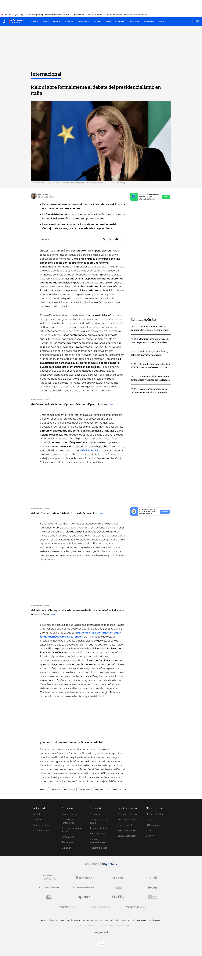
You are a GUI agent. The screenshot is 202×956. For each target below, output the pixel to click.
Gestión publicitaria (138, 920)
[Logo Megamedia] (102, 932)
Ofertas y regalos (127, 819)
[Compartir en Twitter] (110, 239)
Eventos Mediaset (127, 830)
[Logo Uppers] (84, 897)
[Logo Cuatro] (118, 877)
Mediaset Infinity (154, 814)
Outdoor (66, 847)
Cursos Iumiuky (126, 825)
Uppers (150, 819)
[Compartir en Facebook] (122, 239)
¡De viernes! (68, 842)
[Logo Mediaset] (101, 865)
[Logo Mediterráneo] (135, 907)
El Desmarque (153, 825)
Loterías (37, 819)
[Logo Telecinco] (84, 877)
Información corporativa (60, 920)
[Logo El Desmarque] (49, 887)
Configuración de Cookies (101, 920)
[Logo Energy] (153, 887)
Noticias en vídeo (42, 830)
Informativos (54, 789)
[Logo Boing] (118, 887)
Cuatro (149, 830)
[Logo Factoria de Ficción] (83, 887)
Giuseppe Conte (102, 789)
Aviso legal (45, 920)
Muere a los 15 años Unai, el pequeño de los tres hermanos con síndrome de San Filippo (112, 15)
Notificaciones (97, 833)
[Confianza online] (101, 945)
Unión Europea (119, 789)
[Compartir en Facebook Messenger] (116, 239)
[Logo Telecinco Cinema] (118, 897)
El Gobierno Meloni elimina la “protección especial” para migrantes (69, 404)
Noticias (37, 814)
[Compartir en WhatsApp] (104, 239)
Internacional (46, 74)
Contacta (95, 814)
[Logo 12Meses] (152, 897)
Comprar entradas (127, 814)
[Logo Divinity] (152, 877)
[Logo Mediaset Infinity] (49, 877)
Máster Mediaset (98, 847)
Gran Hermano (69, 814)
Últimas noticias (41, 825)
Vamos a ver (68, 836)
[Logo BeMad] (49, 897)
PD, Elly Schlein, (90, 450)
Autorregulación (98, 828)
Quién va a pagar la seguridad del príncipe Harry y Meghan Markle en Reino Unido (37, 15)
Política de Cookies (121, 920)
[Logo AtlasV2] (67, 907)
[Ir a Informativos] (16, 21)
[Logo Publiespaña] (101, 906)
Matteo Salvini (85, 789)
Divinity (150, 835)
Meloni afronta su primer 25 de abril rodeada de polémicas (64, 513)
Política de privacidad (80, 920)
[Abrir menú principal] (197, 21)
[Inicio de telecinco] (4, 21)
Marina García (44, 194)
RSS (149, 920)
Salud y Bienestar (127, 835)
